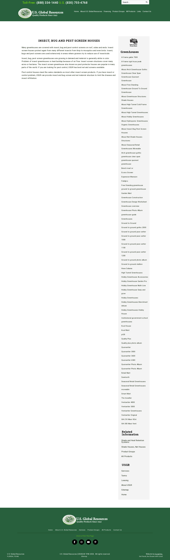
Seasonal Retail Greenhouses (133, 381)
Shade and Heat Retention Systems (132, 441)
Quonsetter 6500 (128, 360)
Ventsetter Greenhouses (131, 411)
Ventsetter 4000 (128, 402)
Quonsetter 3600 (128, 356)
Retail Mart (125, 373)
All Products (130, 11)
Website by (154, 554)
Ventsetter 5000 (128, 407)
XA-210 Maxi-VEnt (128, 419)
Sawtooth (125, 377)
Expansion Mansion (129, 177)
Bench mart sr (127, 168)
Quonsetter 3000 (128, 352)
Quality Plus (126, 339)
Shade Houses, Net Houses (133, 447)
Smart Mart (126, 394)
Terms (124, 476)
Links (139, 11)
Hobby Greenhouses (129, 298)
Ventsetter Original (129, 415)
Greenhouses (126, 219)
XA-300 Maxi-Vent (128, 424)
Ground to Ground (128, 223)
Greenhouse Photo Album (132, 210)
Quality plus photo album (131, 343)
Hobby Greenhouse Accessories (134, 277)
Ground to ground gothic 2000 (133, 227)
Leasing (124, 480)
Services (125, 471)
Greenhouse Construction (132, 198)
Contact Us (147, 11)
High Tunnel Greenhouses (131, 273)
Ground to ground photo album (134, 260)
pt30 (123, 334)
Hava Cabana (126, 268)
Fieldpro (124, 181)
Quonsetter (126, 347)
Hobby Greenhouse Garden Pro (134, 281)
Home (76, 11)
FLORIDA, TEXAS (13, 556)
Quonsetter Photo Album (131, 364)
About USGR (126, 485)
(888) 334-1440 (47, 2)
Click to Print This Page (85, 536)
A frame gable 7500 (129, 57)
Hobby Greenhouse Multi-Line (133, 286)
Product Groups (119, 11)
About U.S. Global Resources (91, 11)
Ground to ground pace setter (133, 232)
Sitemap (125, 490)
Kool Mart (125, 330)
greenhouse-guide (128, 215)
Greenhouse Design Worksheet (134, 202)
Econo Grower (127, 172)
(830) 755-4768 (77, 2)
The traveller (126, 398)
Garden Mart (126, 193)
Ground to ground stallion (131, 264)
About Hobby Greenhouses (132, 117)
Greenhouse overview (130, 206)
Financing (107, 11)
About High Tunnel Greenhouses (134, 112)
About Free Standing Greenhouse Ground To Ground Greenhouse (134, 88)
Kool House (126, 326)
